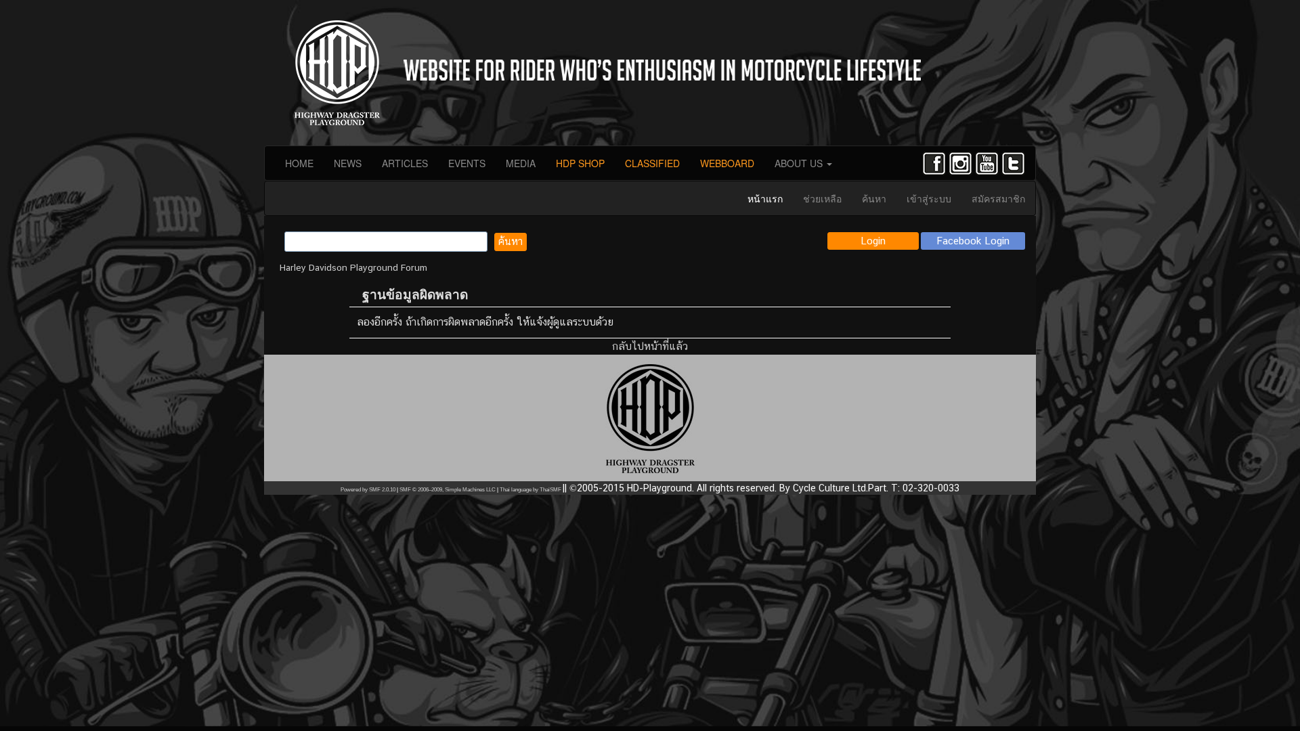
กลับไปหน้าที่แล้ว (650, 346)
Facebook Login (973, 240)
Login (873, 240)
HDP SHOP (580, 163)
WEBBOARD (727, 163)
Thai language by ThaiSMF (530, 490)
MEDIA (521, 163)
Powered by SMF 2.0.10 (368, 490)
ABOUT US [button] (800, 163)
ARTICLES (405, 163)
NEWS (348, 163)
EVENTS (466, 163)
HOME (299, 163)
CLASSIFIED (652, 163)
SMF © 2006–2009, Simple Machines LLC (447, 490)
